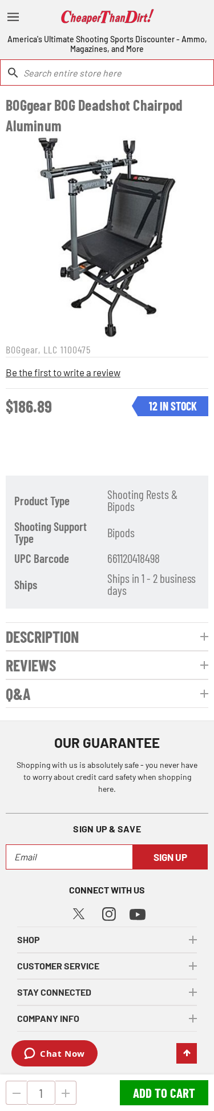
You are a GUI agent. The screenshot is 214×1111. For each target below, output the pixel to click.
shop (28, 939)
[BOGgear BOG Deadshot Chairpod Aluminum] (107, 237)
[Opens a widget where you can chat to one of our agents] (54, 1054)
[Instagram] (109, 912)
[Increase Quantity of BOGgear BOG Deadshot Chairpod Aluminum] (65, 1093)
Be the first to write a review (63, 372)
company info (48, 1018)
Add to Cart (164, 1093)
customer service (58, 965)
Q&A (18, 693)
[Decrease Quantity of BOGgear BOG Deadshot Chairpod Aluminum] (16, 1093)
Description (42, 636)
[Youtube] (138, 913)
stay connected (54, 992)
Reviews (31, 665)
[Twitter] (78, 912)
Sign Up (170, 857)
